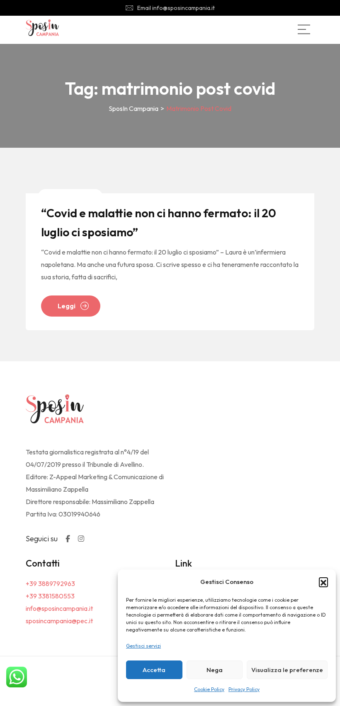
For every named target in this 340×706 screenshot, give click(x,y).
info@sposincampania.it (59, 608)
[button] (323, 582)
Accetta (154, 670)
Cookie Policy (209, 689)
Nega (214, 670)
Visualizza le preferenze (287, 670)
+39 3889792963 (50, 583)
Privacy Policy (244, 689)
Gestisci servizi (143, 646)
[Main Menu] (304, 29)
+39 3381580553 (50, 596)
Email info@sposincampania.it (176, 8)
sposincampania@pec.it (59, 621)
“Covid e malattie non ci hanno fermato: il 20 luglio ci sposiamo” (158, 222)
